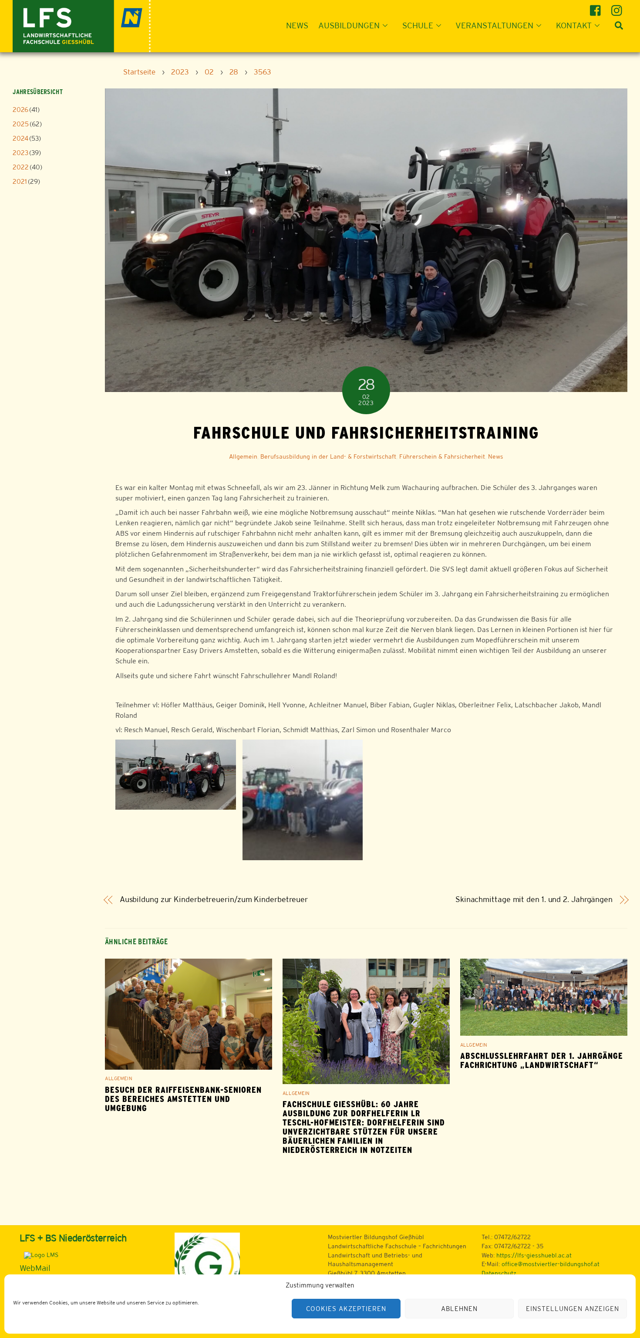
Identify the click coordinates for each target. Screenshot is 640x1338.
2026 (20, 109)
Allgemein (243, 456)
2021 (20, 181)
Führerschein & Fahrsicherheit (442, 456)
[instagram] (618, 7)
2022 (21, 167)
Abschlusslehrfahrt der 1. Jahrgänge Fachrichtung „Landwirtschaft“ (541, 1060)
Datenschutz (499, 1273)
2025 (21, 124)
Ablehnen (459, 1308)
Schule (417, 25)
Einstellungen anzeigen (572, 1308)
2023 (20, 152)
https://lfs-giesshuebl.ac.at (534, 1255)
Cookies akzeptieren (346, 1308)
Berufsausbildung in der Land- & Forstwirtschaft (328, 456)
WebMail (35, 1268)
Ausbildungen (349, 25)
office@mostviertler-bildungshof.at (551, 1263)
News (297, 25)
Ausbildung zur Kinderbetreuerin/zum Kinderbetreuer (214, 899)
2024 (20, 138)
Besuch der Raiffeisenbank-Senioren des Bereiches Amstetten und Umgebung (183, 1099)
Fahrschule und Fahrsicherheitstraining (366, 432)
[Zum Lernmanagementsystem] (39, 1254)
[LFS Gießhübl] (82, 25)
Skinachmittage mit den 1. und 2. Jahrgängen (534, 899)
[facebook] (596, 7)
